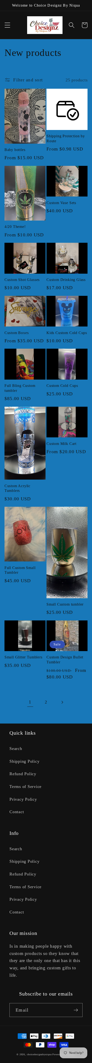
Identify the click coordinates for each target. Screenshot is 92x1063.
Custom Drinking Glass (66, 280)
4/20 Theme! (15, 227)
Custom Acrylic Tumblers (17, 488)
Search (15, 748)
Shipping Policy (24, 761)
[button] (7, 25)
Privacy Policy (23, 799)
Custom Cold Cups (62, 386)
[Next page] (61, 702)
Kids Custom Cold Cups (66, 333)
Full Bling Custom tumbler (19, 388)
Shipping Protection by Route (65, 138)
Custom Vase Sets (61, 203)
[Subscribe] (75, 1010)
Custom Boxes (16, 333)
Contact (16, 811)
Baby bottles (14, 150)
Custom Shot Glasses (22, 280)
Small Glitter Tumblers (23, 657)
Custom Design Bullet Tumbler (64, 659)
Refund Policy (22, 773)
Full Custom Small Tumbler (20, 570)
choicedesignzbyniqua (39, 1054)
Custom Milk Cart (61, 444)
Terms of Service (25, 786)
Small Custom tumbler (65, 604)
